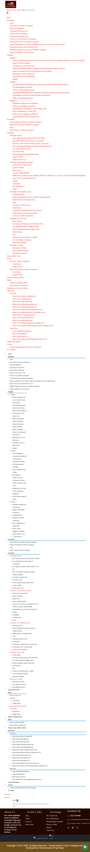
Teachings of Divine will (18, 218)
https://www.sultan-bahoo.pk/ (23, 301)
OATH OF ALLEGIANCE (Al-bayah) (23, 39)
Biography (10, 20)
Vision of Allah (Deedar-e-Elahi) (23, 90)
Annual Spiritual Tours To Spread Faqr (26, 117)
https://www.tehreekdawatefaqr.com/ (25, 304)
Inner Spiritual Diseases (20, 251)
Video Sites (13, 328)
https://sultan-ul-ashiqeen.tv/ (19, 285)
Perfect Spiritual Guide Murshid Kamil (26, 154)
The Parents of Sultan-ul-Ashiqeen (21, 26)
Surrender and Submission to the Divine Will (28, 224)
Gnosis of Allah (51, 824)
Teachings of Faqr (16, 135)
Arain (12, 23)
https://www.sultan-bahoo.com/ (23, 318)
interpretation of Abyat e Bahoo (17, 288)
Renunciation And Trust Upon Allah (25, 213)
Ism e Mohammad (52, 818)
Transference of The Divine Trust (24, 66)
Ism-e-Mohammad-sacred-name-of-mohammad (28, 141)
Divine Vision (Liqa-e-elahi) (22, 165)
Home (9, 18)
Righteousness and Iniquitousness (24, 200)
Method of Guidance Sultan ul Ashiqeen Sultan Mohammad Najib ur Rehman (39, 68)
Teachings (10, 133)
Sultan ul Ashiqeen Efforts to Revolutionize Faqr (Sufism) (32, 71)
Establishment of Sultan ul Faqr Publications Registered (31, 95)
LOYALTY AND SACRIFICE (23, 216)
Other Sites (10, 291)
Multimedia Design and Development (25, 103)
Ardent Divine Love (19, 159)
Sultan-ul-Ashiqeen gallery (19, 283)
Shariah (15, 181)
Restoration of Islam (16, 245)
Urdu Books (17, 264)
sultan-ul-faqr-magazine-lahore (23, 98)
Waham (15, 79)
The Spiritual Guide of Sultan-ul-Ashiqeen (24, 42)
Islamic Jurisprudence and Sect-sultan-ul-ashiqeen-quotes (32, 197)
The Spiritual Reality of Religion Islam (26, 226)
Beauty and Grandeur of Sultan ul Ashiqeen (24, 125)
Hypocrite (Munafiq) (20, 243)
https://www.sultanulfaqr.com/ (23, 320)
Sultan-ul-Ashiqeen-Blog (15, 277)
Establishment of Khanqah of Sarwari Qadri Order (29, 109)
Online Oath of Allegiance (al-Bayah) (25, 114)
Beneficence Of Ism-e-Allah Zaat (24, 74)
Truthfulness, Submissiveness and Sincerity (27, 210)
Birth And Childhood (17, 28)
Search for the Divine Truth (19, 36)
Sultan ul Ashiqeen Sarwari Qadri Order (26, 229)
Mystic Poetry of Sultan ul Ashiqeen (22, 130)
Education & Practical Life (19, 31)
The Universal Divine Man (22, 149)
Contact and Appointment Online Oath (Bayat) (25, 347)
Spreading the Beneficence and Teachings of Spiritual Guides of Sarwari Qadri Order (41, 93)
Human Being (17, 232)
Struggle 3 (13, 101)
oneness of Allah (18, 168)
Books (9, 259)
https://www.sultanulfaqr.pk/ (22, 299)
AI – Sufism (11, 350)
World (15, 189)
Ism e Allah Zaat (51, 816)
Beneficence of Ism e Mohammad (24, 76)
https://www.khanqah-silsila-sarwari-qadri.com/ (28, 323)
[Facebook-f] (77, 828)
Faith (14, 202)
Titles (11, 127)
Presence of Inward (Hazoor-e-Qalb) (25, 237)
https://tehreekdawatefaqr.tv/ (22, 331)
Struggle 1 (13, 58)
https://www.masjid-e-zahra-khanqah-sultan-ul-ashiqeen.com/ (33, 326)
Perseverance (17, 208)
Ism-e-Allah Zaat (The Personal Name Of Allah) (29, 138)
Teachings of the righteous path (20, 192)
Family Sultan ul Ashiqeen (19, 34)
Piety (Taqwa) (17, 221)
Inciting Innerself (18, 194)
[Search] (34, 797)
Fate (14, 234)
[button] (7, 13)
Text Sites (13, 293)
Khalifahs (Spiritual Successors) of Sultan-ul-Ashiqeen (28, 50)
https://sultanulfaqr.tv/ (20, 334)
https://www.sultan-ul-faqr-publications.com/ (28, 309)
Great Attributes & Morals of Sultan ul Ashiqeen (26, 122)
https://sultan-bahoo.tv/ (20, 336)
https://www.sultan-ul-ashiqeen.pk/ (24, 296)
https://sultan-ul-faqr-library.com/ (24, 315)
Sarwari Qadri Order (14, 256)
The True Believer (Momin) (22, 240)
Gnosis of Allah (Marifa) (21, 173)
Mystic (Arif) (17, 170)
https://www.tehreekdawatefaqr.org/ (24, 307)
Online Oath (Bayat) (14, 342)
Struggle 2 (13, 82)
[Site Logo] (10, 4)
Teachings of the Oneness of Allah (21, 162)
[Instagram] (68, 828)
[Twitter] (73, 828)
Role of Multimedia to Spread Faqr (24, 111)
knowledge (16, 184)
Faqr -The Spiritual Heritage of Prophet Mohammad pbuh (32, 146)
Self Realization (18, 186)
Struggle (10, 55)
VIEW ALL (50, 830)
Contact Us (19, 10)
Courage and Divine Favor (22, 205)
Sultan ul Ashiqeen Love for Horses (22, 52)
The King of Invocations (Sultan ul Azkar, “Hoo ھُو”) (31, 143)
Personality (10, 119)
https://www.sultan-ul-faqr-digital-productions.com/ (30, 339)
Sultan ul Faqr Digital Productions (24, 106)
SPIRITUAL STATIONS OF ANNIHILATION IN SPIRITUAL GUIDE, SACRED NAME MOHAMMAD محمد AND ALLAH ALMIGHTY (25, 606)
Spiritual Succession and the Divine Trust (24, 47)
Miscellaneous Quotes (20, 253)
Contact (9, 344)
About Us (11, 10)
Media (9, 280)
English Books (18, 267)
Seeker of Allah (18, 157)
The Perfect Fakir (18, 151)
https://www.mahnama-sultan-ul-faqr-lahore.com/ (29, 312)
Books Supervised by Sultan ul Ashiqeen (23, 269)
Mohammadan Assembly (54, 821)
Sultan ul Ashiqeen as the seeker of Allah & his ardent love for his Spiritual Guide (37, 44)
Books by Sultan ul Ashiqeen (20, 261)
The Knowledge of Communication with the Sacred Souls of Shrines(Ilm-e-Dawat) (40, 84)
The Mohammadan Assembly (22, 87)
